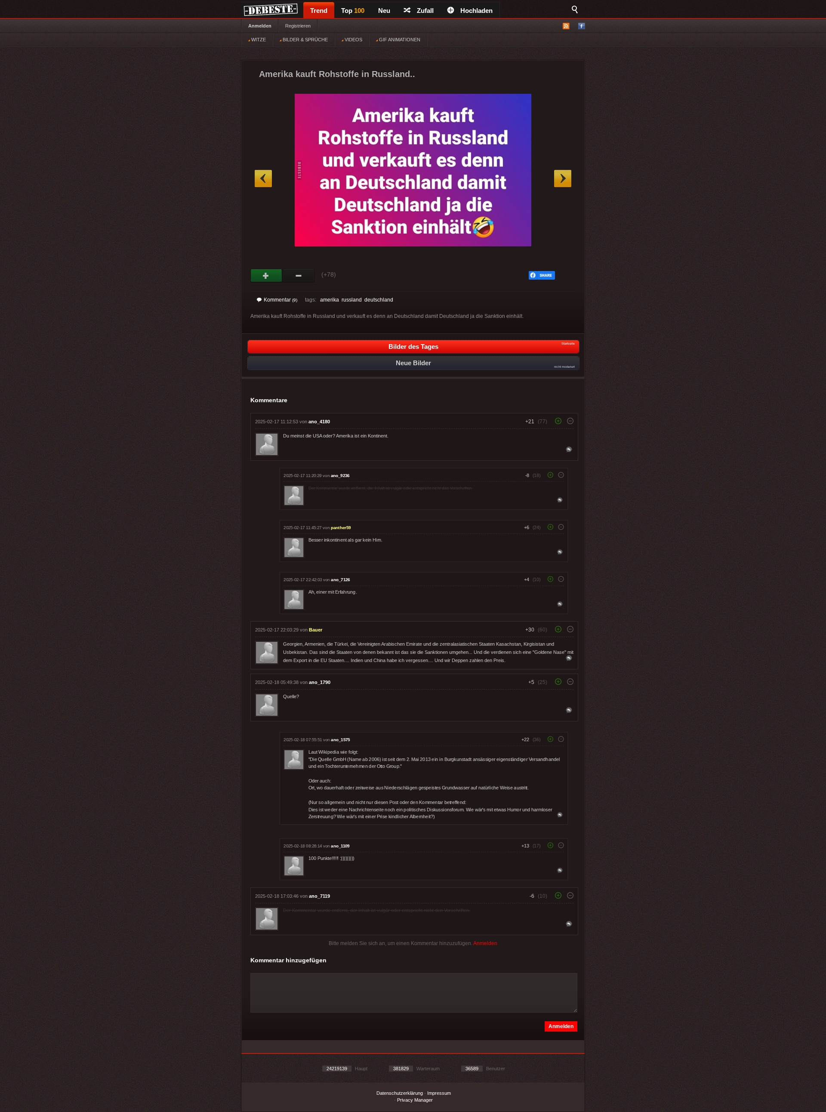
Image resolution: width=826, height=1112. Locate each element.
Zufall (425, 10)
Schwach (299, 276)
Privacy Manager (415, 1100)
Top (352, 10)
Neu (384, 10)
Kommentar (280, 300)
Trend (318, 10)
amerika (329, 300)
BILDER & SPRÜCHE (304, 39)
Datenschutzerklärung (399, 1093)
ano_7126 (340, 579)
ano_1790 (319, 682)
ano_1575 (340, 739)
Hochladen (476, 10)
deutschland (378, 300)
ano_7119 (319, 896)
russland (352, 300)
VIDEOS (352, 39)
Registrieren (298, 25)
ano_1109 (340, 846)
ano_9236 (340, 475)
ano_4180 (319, 421)
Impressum (439, 1093)
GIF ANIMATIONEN (399, 39)
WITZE (258, 39)
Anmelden (259, 25)
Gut (266, 276)
